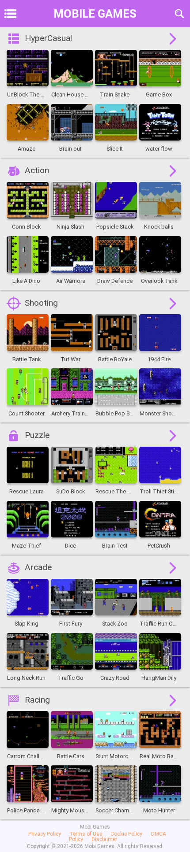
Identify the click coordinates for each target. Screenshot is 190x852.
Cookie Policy (126, 834)
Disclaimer (104, 839)
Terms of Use (85, 834)
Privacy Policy (44, 834)
